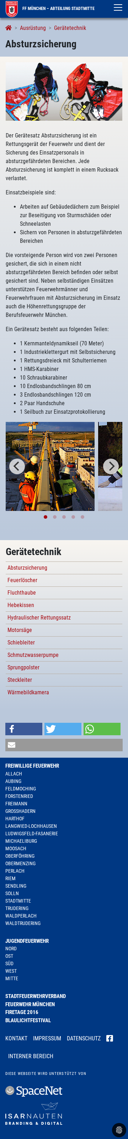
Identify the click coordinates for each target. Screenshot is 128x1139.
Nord (11, 948)
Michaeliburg (21, 841)
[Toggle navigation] (118, 7)
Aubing (13, 781)
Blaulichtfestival (28, 1020)
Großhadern (20, 811)
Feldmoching (20, 788)
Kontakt (16, 1038)
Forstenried (19, 796)
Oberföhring (19, 856)
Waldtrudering (23, 923)
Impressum (47, 1038)
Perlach (15, 871)
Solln (12, 893)
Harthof (15, 818)
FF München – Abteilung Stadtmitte (58, 8)
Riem (10, 878)
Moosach (15, 848)
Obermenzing (20, 863)
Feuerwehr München (30, 1004)
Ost (9, 956)
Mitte (11, 978)
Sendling (15, 886)
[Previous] (17, 466)
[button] (23, 729)
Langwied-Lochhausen (31, 826)
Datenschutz (84, 1038)
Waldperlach (21, 916)
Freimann (16, 803)
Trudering (16, 908)
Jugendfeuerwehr (27, 941)
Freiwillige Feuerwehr (32, 766)
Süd (9, 963)
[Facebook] (109, 1039)
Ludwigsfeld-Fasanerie (31, 833)
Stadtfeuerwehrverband (35, 996)
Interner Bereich (30, 1056)
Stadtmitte (18, 901)
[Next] (111, 466)
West (11, 971)
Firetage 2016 (21, 1012)
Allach (13, 774)
